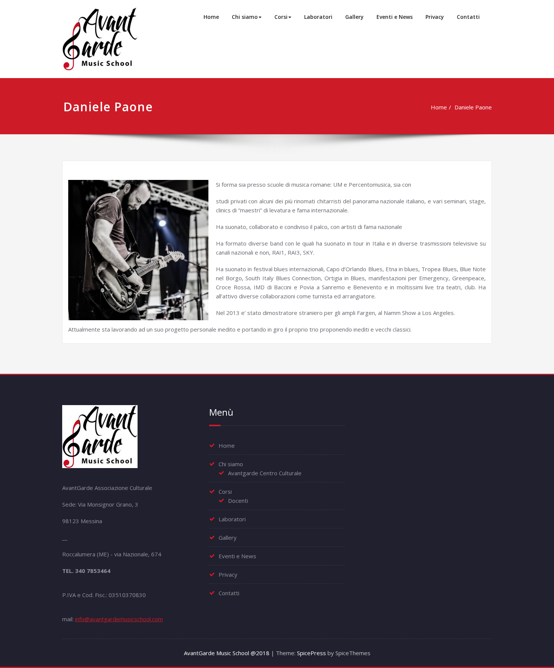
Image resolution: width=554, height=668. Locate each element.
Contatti (468, 16)
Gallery (354, 16)
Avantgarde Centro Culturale (264, 473)
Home (211, 16)
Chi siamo (245, 16)
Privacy (434, 16)
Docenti (238, 500)
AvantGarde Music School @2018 (226, 653)
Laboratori (318, 16)
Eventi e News (394, 16)
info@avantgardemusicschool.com (119, 619)
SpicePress (311, 653)
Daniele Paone (473, 107)
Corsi (281, 16)
